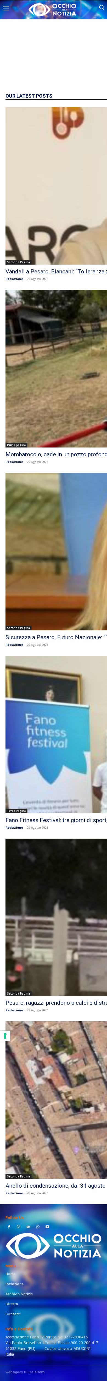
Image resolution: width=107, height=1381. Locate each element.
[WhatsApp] (38, 1227)
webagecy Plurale (25, 1372)
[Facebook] (8, 1227)
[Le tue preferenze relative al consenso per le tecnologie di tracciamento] (5, 1036)
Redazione (14, 279)
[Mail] (28, 1227)
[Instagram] (18, 1227)
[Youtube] (47, 1227)
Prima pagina (16, 445)
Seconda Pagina (18, 262)
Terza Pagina (16, 811)
